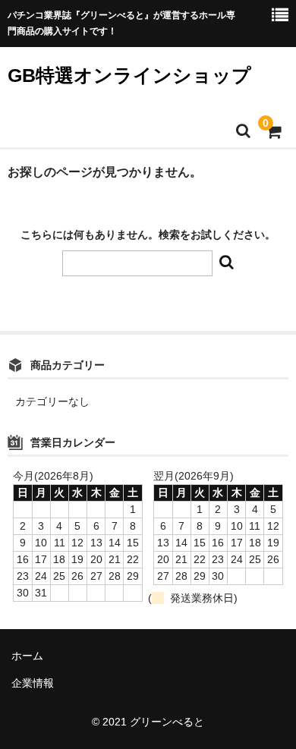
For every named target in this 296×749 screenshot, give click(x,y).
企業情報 (32, 683)
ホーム (27, 656)
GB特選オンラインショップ (129, 75)
